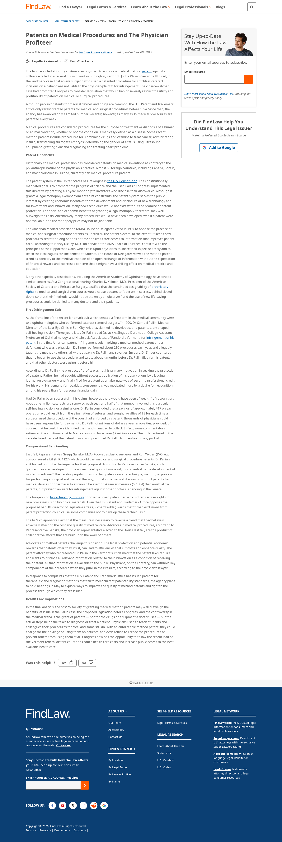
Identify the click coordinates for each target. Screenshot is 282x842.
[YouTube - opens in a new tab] (62, 805)
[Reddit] (93, 805)
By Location (115, 760)
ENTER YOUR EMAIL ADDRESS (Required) (52, 777)
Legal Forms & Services (172, 723)
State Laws (164, 753)
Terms (30, 830)
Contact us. (63, 745)
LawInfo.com (222, 769)
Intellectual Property (66, 21)
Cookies (78, 830)
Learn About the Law (170, 746)
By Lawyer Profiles (119, 774)
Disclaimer (61, 830)
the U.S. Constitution (122, 181)
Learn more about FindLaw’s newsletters (208, 93)
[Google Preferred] (104, 805)
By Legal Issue (117, 767)
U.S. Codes (164, 767)
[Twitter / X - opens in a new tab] (73, 805)
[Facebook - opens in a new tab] (52, 805)
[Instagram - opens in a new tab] (83, 805)
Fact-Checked (80, 61)
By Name (114, 781)
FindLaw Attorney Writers (95, 52)
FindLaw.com (222, 723)
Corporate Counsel (37, 21)
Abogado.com (223, 754)
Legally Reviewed (45, 61)
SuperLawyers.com (226, 738)
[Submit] (248, 79)
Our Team (114, 723)
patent (147, 71)
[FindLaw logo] (40, 6)
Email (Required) (195, 71)
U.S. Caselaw (165, 760)
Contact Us (115, 737)
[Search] (251, 6)
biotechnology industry (67, 497)
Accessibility (116, 730)
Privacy (44, 830)
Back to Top (143, 683)
